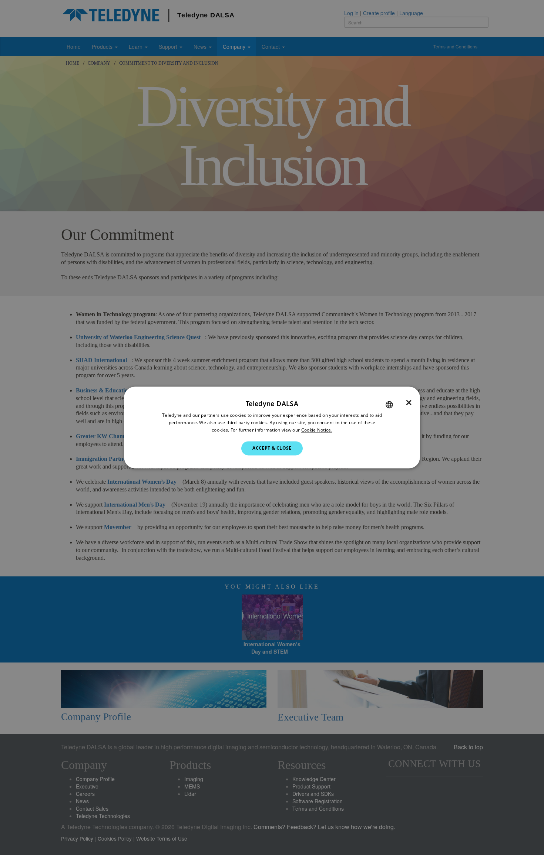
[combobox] (389, 404)
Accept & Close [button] (272, 448)
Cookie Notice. (316, 430)
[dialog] (272, 427)
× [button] (409, 403)
